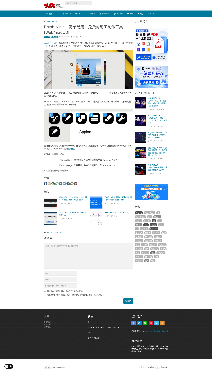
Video (161, 225)
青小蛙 (75, 37)
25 (71, 203)
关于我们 (47, 322)
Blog (149, 217)
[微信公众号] (145, 323)
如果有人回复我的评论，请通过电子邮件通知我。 (65, 291)
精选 (141, 14)
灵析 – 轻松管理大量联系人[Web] (116, 213)
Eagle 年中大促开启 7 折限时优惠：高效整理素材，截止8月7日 (158, 135)
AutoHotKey (140, 217)
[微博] (151, 323)
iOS (78, 14)
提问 (89, 333)
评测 (156, 257)
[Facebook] (133, 323)
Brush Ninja (49, 43)
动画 (61, 232)
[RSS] (162, 323)
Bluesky (157, 331)
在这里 (71, 149)
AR (158, 213)
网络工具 (139, 257)
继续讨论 (47, 327)
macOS (92, 14)
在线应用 (54, 37)
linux (146, 225)
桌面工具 (162, 245)
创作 (52, 232)
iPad (159, 221)
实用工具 (139, 241)
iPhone (138, 225)
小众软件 (47, 367)
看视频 (163, 249)
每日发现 (139, 249)
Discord (165, 331)
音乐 (153, 261)
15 (71, 219)
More (152, 14)
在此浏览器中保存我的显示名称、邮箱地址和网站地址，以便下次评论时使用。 (76, 295)
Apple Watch (149, 213)
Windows (105, 14)
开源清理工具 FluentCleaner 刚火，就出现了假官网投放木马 (157, 167)
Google (147, 221)
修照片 (147, 233)
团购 (164, 233)
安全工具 (158, 237)
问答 (147, 261)
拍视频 (144, 245)
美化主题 (148, 257)
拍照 (137, 245)
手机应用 (158, 241)
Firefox (138, 221)
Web (131, 14)
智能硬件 (153, 245)
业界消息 (139, 233)
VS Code (144, 229)
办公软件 (156, 233)
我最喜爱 (148, 241)
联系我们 (47, 325)
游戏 (147, 249)
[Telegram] (139, 323)
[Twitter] (156, 323)
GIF (48, 232)
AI (57, 14)
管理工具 (145, 253)
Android (67, 14)
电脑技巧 (154, 249)
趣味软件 (139, 261)
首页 (50, 14)
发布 (89, 322)
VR (137, 229)
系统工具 (160, 253)
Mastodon (148, 331)
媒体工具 (148, 237)
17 (117, 203)
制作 (57, 232)
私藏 (137, 253)
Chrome (119, 14)
